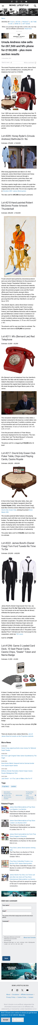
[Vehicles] (33, 15)
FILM (12, 22)
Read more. (28, 29)
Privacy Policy (10, 997)
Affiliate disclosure (27, 994)
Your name (5, 905)
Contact (30, 997)
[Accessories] (14, 15)
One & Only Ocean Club (8, 510)
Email (4, 911)
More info (22, 1015)
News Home (19, 795)
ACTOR (18, 22)
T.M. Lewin (19, 634)
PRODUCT (25, 22)
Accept (5, 1020)
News (3, 18)
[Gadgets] (23, 15)
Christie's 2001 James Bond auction (14, 191)
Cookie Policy (21, 997)
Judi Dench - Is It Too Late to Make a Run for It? (16, 778)
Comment (5, 921)
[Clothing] (5, 15)
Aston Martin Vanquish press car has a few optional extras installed (8, 795)
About (8, 994)
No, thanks (18, 1020)
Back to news (6, 62)
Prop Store (5, 786)
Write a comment (29, 62)
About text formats (30, 937)
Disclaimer (15, 994)
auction (13, 786)
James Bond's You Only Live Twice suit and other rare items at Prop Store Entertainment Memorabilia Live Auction (22, 877)
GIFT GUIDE (26, 24)
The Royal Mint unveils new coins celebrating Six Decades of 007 (30, 795)
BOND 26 (17, 24)
